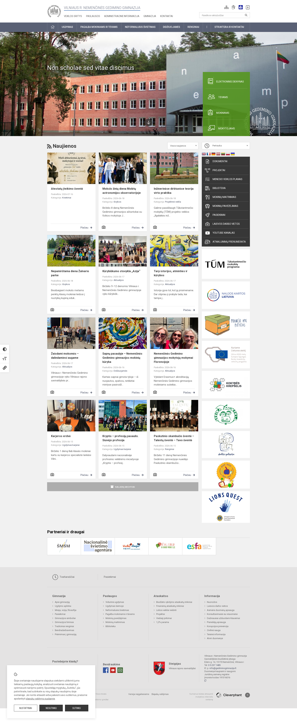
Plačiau (84, 227)
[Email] (120, 670)
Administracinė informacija (121, 16)
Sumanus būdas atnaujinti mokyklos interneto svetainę (201, 697)
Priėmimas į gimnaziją (65, 634)
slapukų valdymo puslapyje (40, 698)
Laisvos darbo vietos (226, 223)
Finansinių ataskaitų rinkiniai (170, 606)
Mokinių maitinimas (224, 197)
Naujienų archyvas (125, 487)
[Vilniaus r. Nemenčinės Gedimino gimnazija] (54, 10)
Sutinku (76, 708)
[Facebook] (105, 670)
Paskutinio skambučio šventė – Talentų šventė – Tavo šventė (174, 438)
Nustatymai (25, 708)
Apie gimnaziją (62, 602)
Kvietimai (66, 197)
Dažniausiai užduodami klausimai (223, 618)
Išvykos (117, 201)
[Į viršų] (247, 695)
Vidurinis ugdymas (115, 602)
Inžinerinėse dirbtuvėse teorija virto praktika (174, 190)
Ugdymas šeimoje (115, 606)
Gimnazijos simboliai (65, 618)
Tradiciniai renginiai (64, 626)
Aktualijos (119, 280)
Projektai (219, 170)
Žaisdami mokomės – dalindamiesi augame (65, 355)
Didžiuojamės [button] (171, 27)
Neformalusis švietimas (117, 610)
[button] (226, 7)
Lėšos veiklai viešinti (166, 610)
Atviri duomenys (215, 638)
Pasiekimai (219, 215)
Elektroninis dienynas (230, 81)
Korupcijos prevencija (217, 626)
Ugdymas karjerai (71, 445)
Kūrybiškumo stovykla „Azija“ (121, 271)
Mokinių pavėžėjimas (225, 206)
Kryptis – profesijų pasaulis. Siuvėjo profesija (120, 438)
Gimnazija (150, 16)
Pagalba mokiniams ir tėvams (120, 614)
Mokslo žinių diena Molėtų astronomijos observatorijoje (121, 190)
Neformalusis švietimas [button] (140, 27)
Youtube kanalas (224, 232)
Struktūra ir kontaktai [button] (229, 27)
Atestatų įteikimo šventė (67, 188)
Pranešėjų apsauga (216, 622)
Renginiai (169, 449)
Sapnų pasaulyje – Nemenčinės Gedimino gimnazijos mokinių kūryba (122, 358)
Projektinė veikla (173, 201)
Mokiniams (222, 112)
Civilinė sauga (214, 630)
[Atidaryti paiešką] (246, 15)
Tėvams (223, 97)
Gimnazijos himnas (64, 622)
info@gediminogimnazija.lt (223, 668)
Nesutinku (51, 708)
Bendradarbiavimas (64, 630)
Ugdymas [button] (67, 27)
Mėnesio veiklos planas (227, 179)
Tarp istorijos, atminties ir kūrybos (171, 273)
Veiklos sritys (73, 16)
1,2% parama (162, 622)
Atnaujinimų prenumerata (229, 241)
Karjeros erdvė (61, 436)
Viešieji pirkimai (164, 618)
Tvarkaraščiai (66, 576)
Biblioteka (219, 188)
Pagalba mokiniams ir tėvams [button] (99, 27)
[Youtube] (113, 670)
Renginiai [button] (193, 27)
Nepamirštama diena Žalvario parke (70, 273)
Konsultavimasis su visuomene (222, 614)
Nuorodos (212, 602)
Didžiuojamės (120, 371)
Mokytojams (226, 128)
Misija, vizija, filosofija (65, 610)
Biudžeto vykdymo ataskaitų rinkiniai (174, 602)
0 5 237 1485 (214, 665)
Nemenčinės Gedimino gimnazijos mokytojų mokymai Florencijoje (173, 358)
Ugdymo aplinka (63, 606)
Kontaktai (166, 16)
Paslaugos (93, 16)
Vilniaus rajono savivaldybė (182, 668)
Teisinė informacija (216, 634)
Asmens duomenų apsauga (220, 610)
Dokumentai (220, 161)
